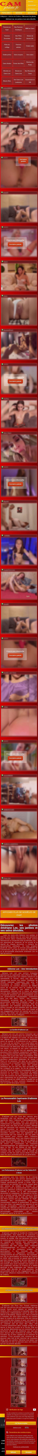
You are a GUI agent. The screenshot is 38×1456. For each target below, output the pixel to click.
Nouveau (19, 13)
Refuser (13, 1452)
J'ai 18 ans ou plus (21, 1423)
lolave (5, 296)
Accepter (29, 1452)
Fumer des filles (18, 63)
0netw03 (5, 193)
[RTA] (27, 1428)
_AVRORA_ (7, 536)
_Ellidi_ (6, 707)
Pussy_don (7, 878)
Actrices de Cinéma (15, 16)
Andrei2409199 (7, 88)
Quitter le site (17, 1427)
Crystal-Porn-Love (9, 570)
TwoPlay (5, 123)
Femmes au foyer (7, 28)
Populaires (6, 13)
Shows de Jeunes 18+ (29, 37)
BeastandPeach (8, 330)
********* (5, 158)
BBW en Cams (29, 28)
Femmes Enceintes (7, 37)
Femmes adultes (18, 46)
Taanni (6, 262)
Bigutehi (6, 501)
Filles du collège (7, 46)
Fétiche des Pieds (30, 63)
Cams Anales (7, 63)
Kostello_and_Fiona (10, 673)
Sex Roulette (31, 9)
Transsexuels (32, 5)
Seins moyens (18, 54)
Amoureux (31, 13)
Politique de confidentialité (21, 1447)
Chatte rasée (30, 46)
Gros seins (30, 54)
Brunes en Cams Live (18, 72)
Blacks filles (7, 81)
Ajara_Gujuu (7, 433)
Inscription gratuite (23, 160)
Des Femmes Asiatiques (18, 28)
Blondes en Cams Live (7, 72)
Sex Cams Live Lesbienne (18, 81)
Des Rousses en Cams (30, 72)
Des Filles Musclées (18, 37)
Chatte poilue (7, 54)
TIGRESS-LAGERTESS (11, 844)
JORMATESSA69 (9, 810)
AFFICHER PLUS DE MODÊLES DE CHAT (19, 913)
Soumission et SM (29, 81)
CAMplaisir (3, 16)
